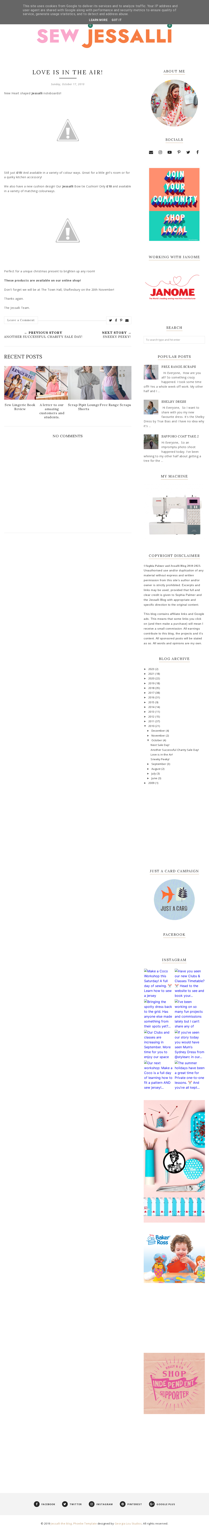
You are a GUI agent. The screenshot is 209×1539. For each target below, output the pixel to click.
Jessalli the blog (61, 1523)
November (158, 735)
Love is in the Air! (162, 754)
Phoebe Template (85, 1523)
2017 (151, 692)
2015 (151, 702)
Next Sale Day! (160, 745)
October (157, 740)
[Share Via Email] (127, 320)
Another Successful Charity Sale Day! (175, 750)
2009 (151, 783)
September (159, 764)
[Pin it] (121, 320)
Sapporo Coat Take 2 (180, 436)
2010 (151, 726)
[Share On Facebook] (116, 320)
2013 (151, 711)
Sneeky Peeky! (160, 759)
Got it (117, 20)
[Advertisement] (174, 1448)
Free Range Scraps (178, 367)
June (154, 778)
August (156, 769)
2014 (151, 707)
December (158, 730)
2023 (151, 669)
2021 (151, 673)
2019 (151, 683)
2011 (151, 721)
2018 (151, 688)
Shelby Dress (173, 402)
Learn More (98, 20)
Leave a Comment (21, 320)
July (154, 773)
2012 (151, 716)
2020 (151, 678)
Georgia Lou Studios (128, 1523)
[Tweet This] (110, 320)
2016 (151, 697)
